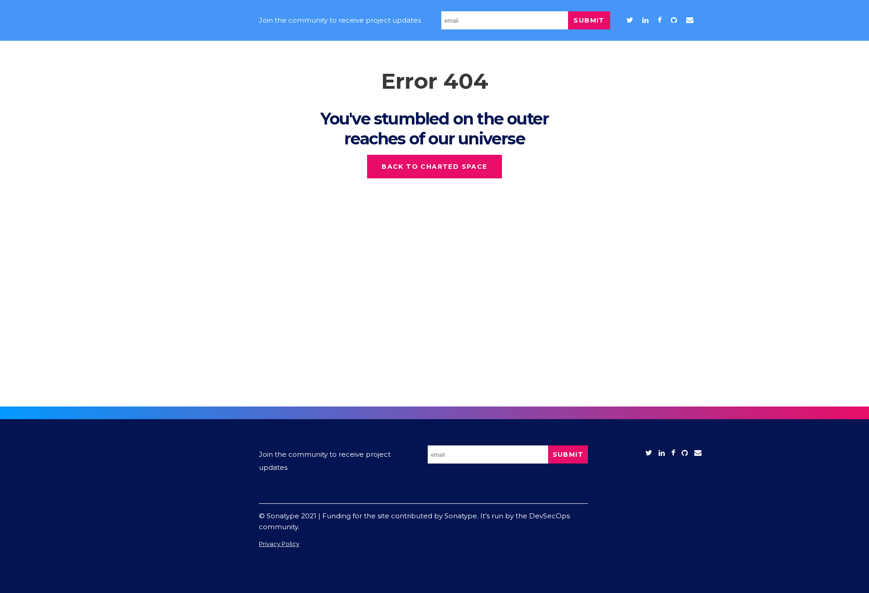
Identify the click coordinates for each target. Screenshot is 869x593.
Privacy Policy (279, 543)
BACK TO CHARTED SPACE (434, 167)
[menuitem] (629, 20)
